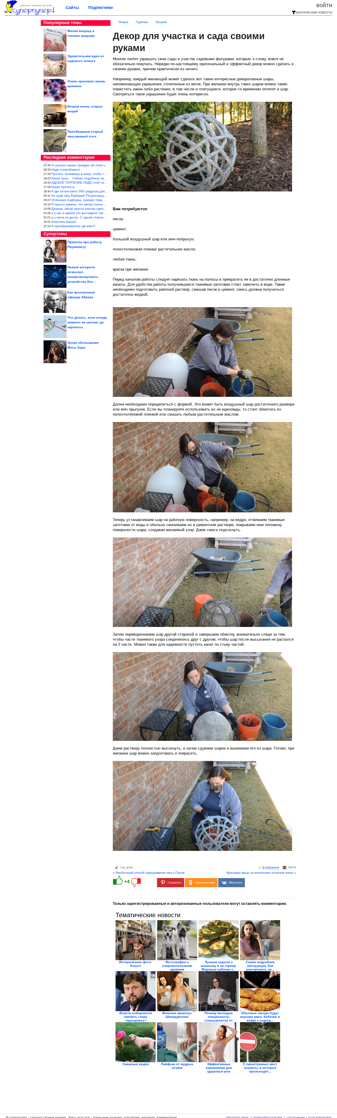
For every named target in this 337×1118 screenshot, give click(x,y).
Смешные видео (135, 1064)
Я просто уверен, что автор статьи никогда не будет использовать (100, 204)
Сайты (72, 7)
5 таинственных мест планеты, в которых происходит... (260, 1067)
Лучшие (161, 22)
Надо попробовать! (65, 169)
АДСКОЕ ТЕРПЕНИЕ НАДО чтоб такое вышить (86, 182)
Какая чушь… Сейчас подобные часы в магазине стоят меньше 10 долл (105, 178)
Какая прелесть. (63, 187)
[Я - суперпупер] (29, 14)
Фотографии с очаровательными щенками (177, 965)
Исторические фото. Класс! (135, 964)
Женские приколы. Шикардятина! (177, 1015)
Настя (292, 867)
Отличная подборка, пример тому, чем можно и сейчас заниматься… (103, 200)
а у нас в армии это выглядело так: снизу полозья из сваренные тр (101, 213)
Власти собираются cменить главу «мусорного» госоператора (135, 1018)
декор (129, 867)
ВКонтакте (236, 882)
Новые (123, 22)
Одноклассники (205, 882)
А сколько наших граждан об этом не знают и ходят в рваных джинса (103, 165)
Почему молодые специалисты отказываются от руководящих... (218, 1018)
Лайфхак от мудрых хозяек (177, 1066)
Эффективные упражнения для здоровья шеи (219, 1067)
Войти (324, 5)
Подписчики (100, 7)
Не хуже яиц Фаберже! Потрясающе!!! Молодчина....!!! (92, 195)
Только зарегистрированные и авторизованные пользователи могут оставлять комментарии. (200, 904)
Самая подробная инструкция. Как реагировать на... (260, 965)
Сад (122, 867)
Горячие (142, 22)
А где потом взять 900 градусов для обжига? (84, 191)
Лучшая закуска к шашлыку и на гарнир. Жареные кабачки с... (219, 965)
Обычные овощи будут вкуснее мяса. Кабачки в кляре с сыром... (260, 1016)
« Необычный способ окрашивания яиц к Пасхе (149, 872)
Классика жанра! (63, 221)
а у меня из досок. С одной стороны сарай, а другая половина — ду (102, 217)
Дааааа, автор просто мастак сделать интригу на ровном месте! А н (102, 208)
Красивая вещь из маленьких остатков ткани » (261, 872)
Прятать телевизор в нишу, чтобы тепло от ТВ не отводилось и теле (102, 174)
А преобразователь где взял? (73, 226)
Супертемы (55, 233)
